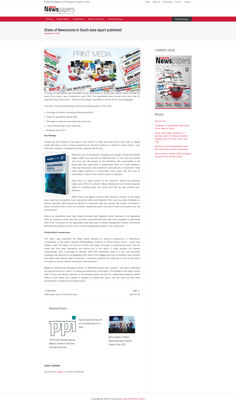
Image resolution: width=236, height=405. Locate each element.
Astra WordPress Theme (133, 399)
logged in (61, 371)
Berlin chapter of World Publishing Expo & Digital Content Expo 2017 (120, 340)
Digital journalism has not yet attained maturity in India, (90, 323)
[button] (182, 19)
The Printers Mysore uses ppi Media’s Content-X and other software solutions (62, 343)
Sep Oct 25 (160, 121)
